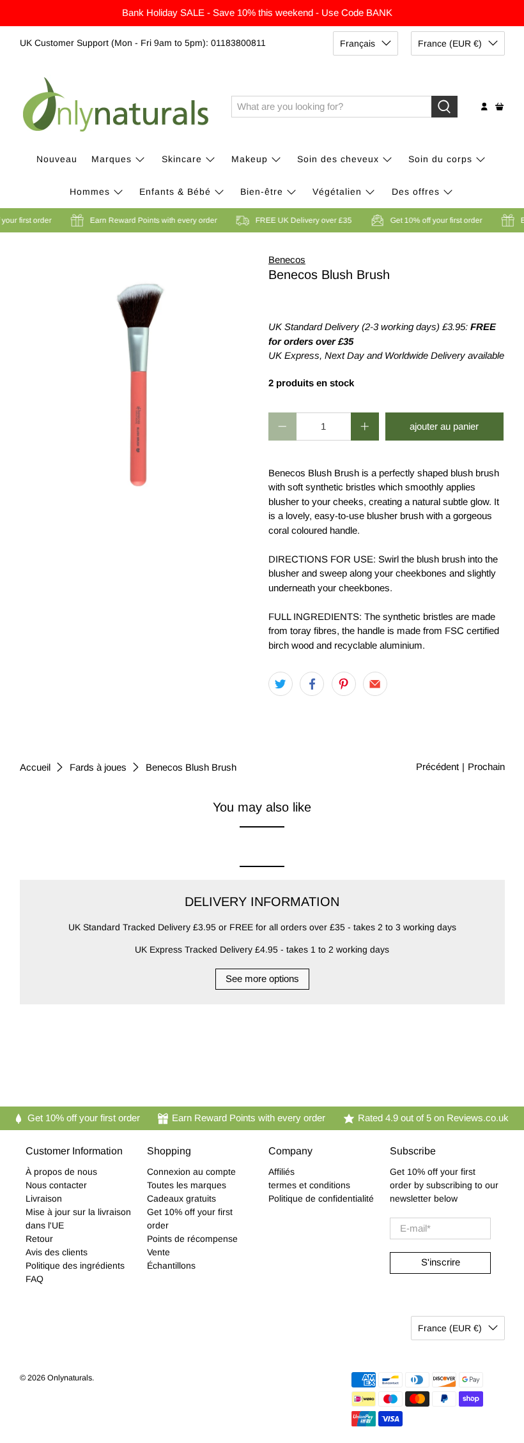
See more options (262, 978)
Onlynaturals (69, 1377)
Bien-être (261, 191)
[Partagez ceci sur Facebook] (312, 684)
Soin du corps (440, 159)
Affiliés (281, 1172)
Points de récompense (192, 1239)
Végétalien (337, 191)
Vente (158, 1252)
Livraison (44, 1198)
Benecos (286, 259)
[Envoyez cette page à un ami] (375, 684)
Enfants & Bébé (175, 191)
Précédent (437, 766)
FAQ (34, 1279)
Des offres (416, 191)
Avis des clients (57, 1252)
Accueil (35, 767)
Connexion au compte (191, 1172)
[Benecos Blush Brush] (138, 371)
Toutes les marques (186, 1185)
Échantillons (171, 1265)
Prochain (486, 766)
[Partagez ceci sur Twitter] (280, 684)
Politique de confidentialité (321, 1198)
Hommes (90, 191)
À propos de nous (61, 1172)
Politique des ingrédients (75, 1265)
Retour (39, 1239)
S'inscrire (440, 1262)
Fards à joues (98, 767)
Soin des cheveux (338, 159)
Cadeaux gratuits (181, 1198)
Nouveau (56, 159)
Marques (111, 159)
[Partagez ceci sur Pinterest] (344, 684)
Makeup (249, 159)
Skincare (182, 159)
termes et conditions (309, 1185)
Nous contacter (56, 1185)
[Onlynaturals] (116, 107)
